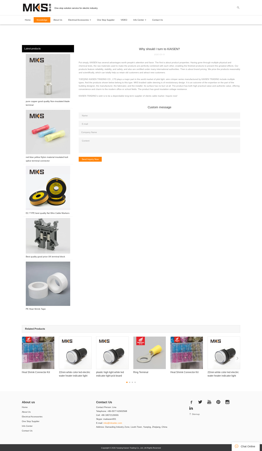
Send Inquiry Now (90, 159)
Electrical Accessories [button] (78, 20)
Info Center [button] (139, 20)
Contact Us (157, 20)
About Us (57, 20)
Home (28, 20)
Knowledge (42, 20)
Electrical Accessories (32, 416)
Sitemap (195, 414)
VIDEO (124, 20)
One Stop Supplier (106, 20)
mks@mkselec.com (112, 423)
